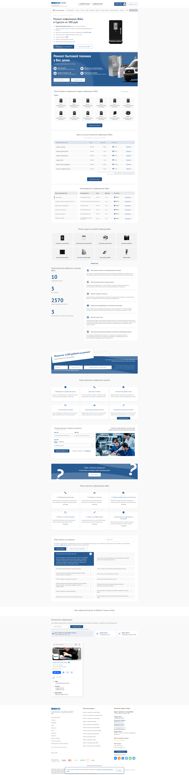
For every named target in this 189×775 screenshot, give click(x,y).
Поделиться (115, 758)
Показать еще (94, 263)
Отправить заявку (77, 80)
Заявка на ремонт (114, 10)
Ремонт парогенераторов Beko (91, 733)
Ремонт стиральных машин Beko (91, 712)
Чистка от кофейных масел (63, 168)
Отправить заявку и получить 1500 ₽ (97, 367)
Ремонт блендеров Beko (89, 736)
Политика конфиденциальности (94, 765)
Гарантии (98, 10)
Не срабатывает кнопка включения (85, 218)
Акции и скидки (105, 10)
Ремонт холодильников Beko (90, 742)
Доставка (92, 10)
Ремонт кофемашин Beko (89, 721)
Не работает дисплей (85, 209)
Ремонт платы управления (63, 164)
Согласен (119, 770)
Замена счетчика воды (62, 151)
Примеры (53, 722)
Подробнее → (128, 197)
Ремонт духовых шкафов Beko (91, 724)
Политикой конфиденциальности (82, 629)
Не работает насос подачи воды (88, 201)
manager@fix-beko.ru (119, 729)
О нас (82, 10)
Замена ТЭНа (59, 160)
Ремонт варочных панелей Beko (91, 727)
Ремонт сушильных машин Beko (91, 718)
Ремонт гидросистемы (62, 155)
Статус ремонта (133, 10)
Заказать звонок (94, 474)
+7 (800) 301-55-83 (85, 3)
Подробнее (65, 504)
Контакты (122, 10)
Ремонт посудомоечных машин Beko (92, 715)
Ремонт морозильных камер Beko (92, 746)
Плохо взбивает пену (85, 214)
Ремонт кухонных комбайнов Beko (92, 730)
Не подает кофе (84, 205)
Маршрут (57, 672)
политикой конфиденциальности (72, 370)
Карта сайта (54, 752)
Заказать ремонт (61, 451)
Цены (77, 10)
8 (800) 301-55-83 (119, 721)
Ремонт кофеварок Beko (89, 739)
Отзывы (87, 10)
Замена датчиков (60, 147)
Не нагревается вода (85, 197)
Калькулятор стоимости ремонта (59, 743)
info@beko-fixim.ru (119, 725)
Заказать (128, 147)
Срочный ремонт (70, 10)
